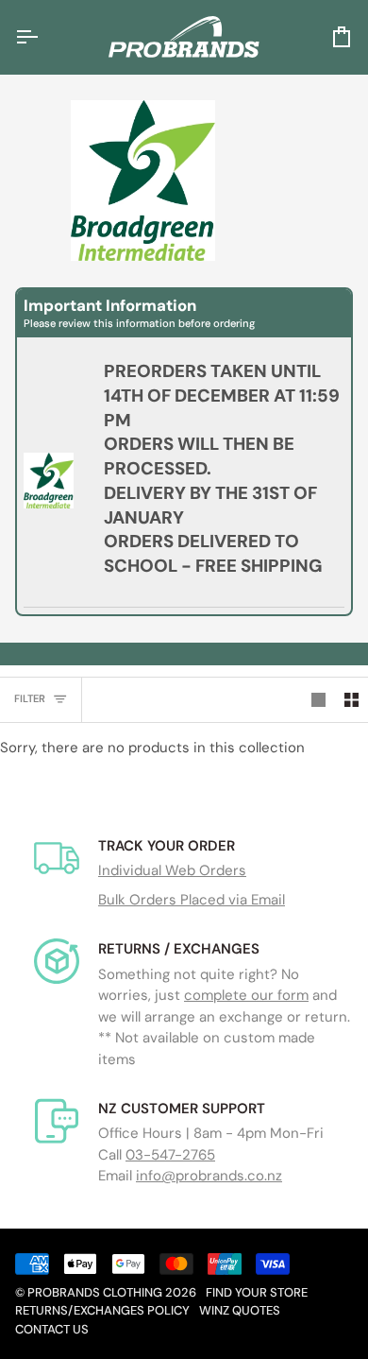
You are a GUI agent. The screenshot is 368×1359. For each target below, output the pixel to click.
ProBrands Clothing (94, 1292)
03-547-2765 (170, 1154)
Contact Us (52, 1329)
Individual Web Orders (172, 870)
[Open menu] (43, 37)
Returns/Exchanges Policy (102, 1310)
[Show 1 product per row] (318, 700)
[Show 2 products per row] (351, 700)
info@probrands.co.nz (209, 1175)
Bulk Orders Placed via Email (191, 899)
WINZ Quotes (239, 1310)
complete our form (246, 995)
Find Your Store (257, 1292)
